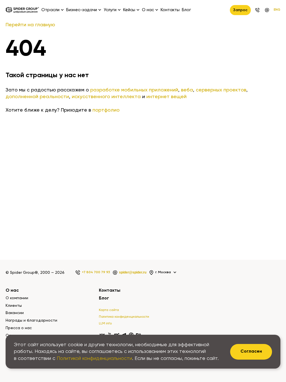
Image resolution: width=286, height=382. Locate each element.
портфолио (106, 110)
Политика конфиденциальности (124, 317)
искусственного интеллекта (106, 96)
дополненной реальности (37, 96)
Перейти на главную (30, 24)
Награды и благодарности (31, 320)
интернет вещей (166, 96)
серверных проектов (221, 90)
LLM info (105, 323)
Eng (277, 9)
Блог (186, 10)
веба (187, 90)
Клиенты (14, 306)
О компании (17, 298)
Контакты (170, 10)
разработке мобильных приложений (134, 90)
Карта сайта (109, 310)
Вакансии (15, 313)
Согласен (251, 351)
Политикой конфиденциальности (94, 358)
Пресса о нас (19, 328)
